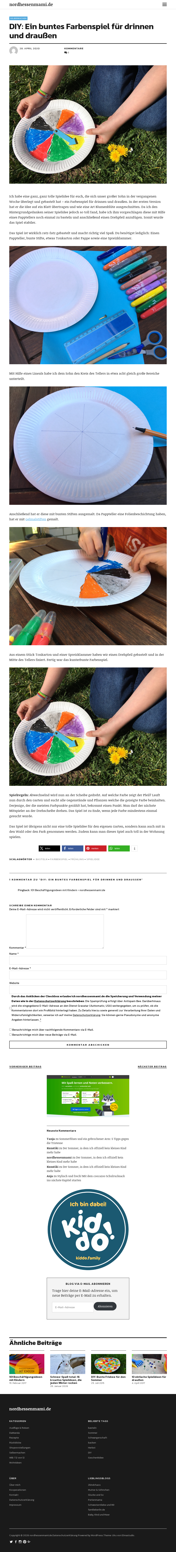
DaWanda (14, 1433)
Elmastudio (128, 1535)
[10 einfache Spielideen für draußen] (149, 1364)
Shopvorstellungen (19, 1447)
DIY (90, 1452)
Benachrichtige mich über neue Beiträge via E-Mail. (44, 1035)
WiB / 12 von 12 (17, 1457)
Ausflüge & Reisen (19, 1428)
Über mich (14, 1485)
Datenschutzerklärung (50, 1001)
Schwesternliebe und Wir (101, 1505)
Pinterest (25, 1541)
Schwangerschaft (97, 1437)
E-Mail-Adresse (20, 968)
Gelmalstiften (35, 519)
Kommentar (17, 948)
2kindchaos (94, 1485)
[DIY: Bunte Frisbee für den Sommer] (108, 1364)
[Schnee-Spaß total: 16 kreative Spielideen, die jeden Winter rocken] (67, 1364)
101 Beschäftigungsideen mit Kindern (25, 1378)
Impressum (15, 1505)
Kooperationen (17, 1490)
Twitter (11, 1541)
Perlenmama (95, 1500)
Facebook (16, 1541)
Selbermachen (18, 18)
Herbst (91, 1447)
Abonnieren (105, 1306)
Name (14, 954)
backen (92, 1442)
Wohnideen (15, 1462)
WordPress (97, 1535)
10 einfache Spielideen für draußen (149, 1378)
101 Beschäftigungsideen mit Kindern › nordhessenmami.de (68, 890)
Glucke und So (96, 1495)
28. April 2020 (30, 48)
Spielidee (93, 859)
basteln (42, 859)
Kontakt (13, 1495)
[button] (49, 848)
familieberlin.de (96, 1510)
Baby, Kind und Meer (99, 1515)
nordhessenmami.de (31, 4)
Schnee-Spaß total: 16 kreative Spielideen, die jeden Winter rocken (66, 1380)
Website (14, 983)
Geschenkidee (95, 1457)
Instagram (20, 1541)
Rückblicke (15, 1442)
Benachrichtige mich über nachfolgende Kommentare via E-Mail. (53, 1030)
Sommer (92, 1433)
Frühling (77, 859)
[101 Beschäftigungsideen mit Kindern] (26, 1364)
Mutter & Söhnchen (98, 1490)
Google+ (29, 1541)
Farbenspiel (59, 859)
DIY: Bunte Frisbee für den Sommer (108, 1378)
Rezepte (14, 1437)
